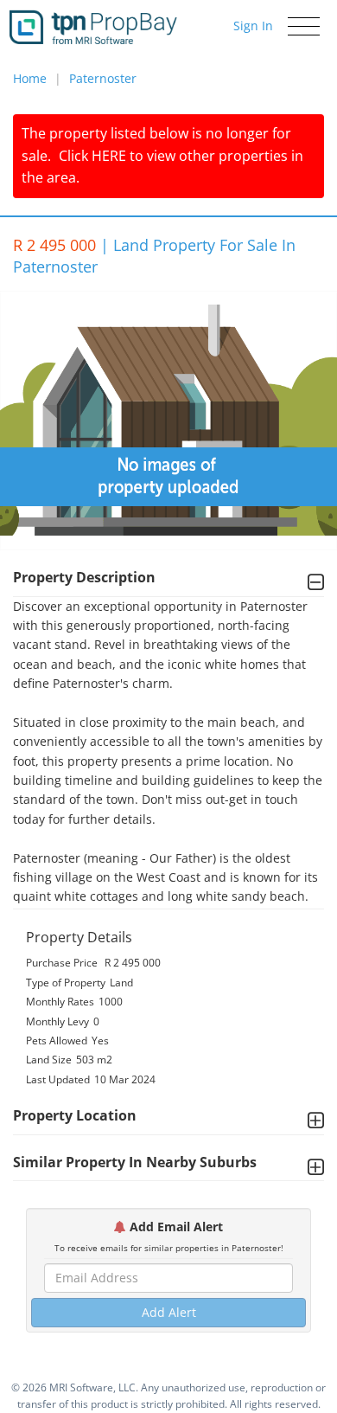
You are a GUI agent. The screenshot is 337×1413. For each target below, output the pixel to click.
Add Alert (169, 1312)
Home (30, 78)
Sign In (253, 25)
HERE (109, 155)
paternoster (103, 78)
